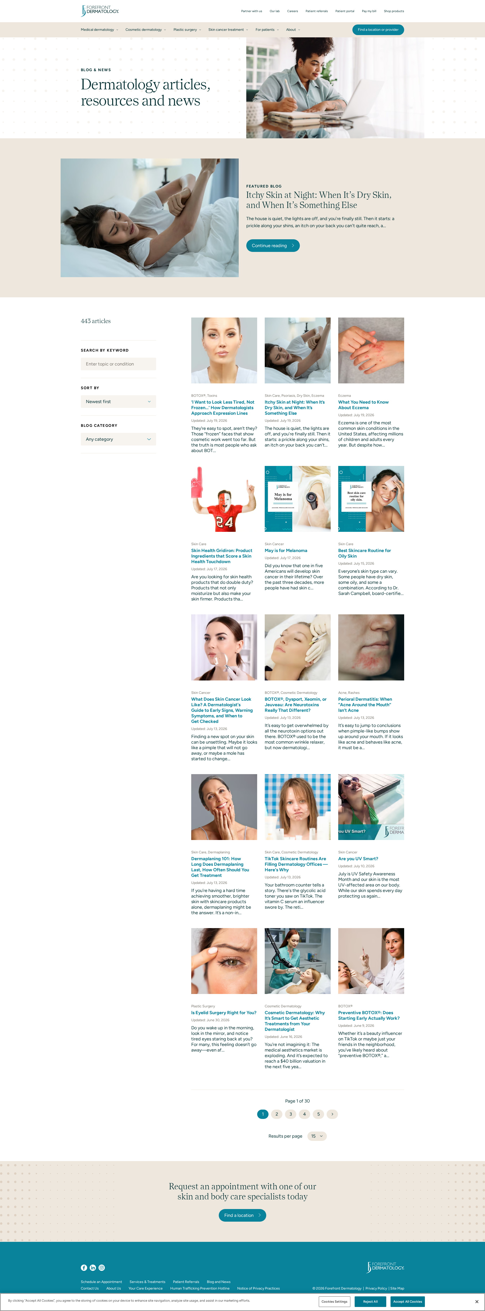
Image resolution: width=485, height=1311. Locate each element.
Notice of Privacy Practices (258, 1288)
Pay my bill (369, 11)
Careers (292, 11)
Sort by (90, 388)
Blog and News (219, 1282)
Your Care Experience (146, 1288)
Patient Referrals (186, 1282)
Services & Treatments (147, 1282)
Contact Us (90, 1288)
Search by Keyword (105, 350)
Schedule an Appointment (101, 1282)
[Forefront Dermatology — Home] (100, 11)
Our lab (275, 11)
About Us (113, 1288)
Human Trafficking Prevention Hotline (200, 1288)
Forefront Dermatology (343, 1288)
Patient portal (344, 11)
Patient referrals (317, 11)
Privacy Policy (376, 1288)
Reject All (370, 1301)
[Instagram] (102, 1268)
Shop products (394, 11)
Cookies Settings (334, 1301)
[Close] (476, 1301)
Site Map (397, 1288)
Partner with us (251, 11)
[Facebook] (84, 1268)
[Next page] (332, 1114)
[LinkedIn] (93, 1268)
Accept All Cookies (407, 1301)
